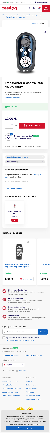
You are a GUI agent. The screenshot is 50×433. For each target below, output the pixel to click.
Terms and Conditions (11, 396)
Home (4, 15)
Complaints (7, 385)
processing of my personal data (20, 340)
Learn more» (35, 424)
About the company (10, 392)
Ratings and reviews (34, 399)
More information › (12, 98)
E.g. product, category (17, 20)
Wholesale (30, 392)
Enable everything (25, 428)
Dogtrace (22, 17)
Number (8, 126)
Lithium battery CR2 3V (14, 212)
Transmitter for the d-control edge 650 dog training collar (17, 265)
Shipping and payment (11, 388)
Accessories (15, 15)
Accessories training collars (32, 15)
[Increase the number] (12, 124)
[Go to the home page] (9, 8)
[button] (29, 8)
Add (15, 220)
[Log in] (33, 8)
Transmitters (10, 17)
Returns (29, 381)
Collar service (31, 385)
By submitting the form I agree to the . (22, 338)
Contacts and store (10, 381)
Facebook (22, 370)
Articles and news (33, 396)
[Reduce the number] (12, 127)
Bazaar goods (31, 388)
